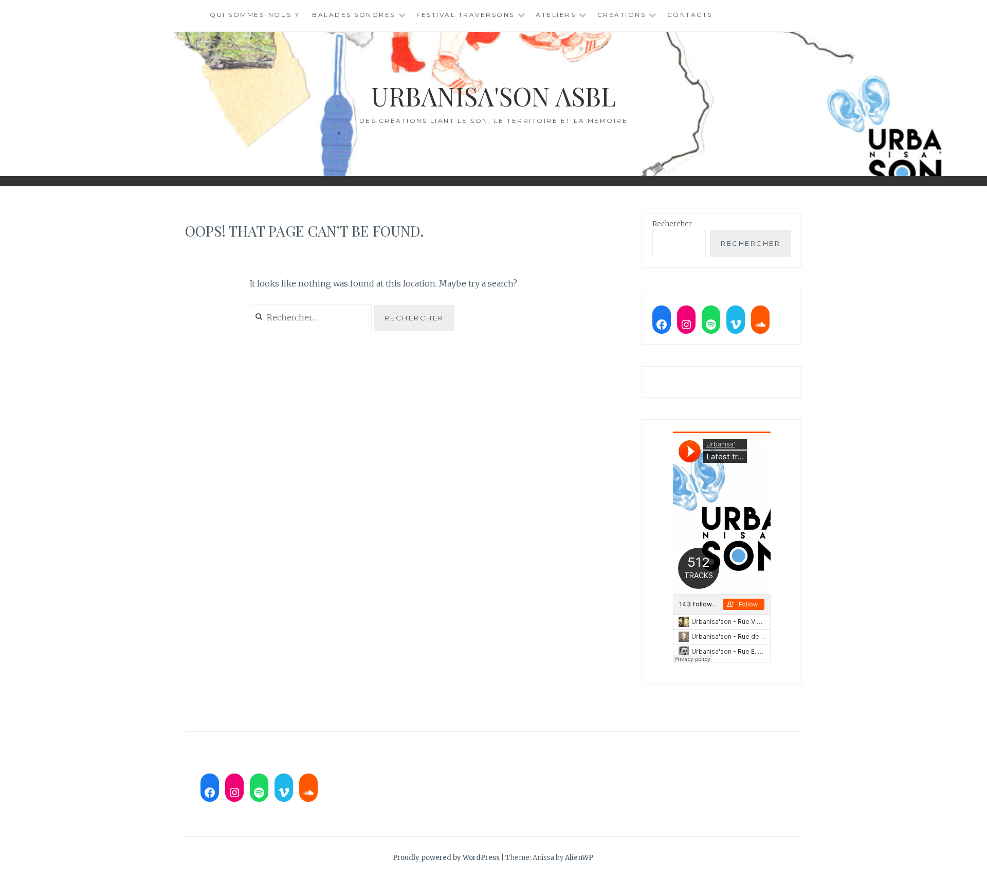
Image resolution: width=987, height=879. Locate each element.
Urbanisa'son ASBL (493, 96)
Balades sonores (353, 15)
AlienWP (579, 857)
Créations (621, 15)
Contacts (689, 15)
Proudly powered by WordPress (446, 857)
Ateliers (556, 15)
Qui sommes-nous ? (255, 15)
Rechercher (672, 224)
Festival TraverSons (465, 15)
